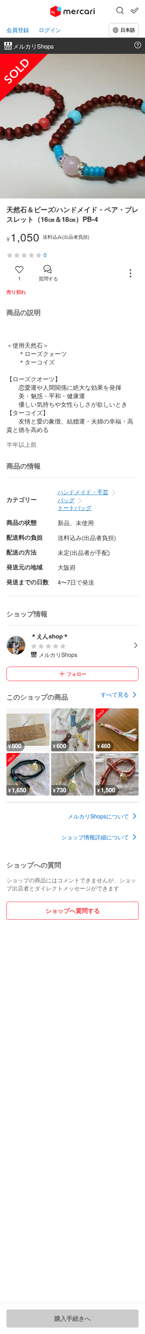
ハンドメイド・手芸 (83, 492)
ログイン (50, 30)
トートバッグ (74, 507)
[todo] (134, 10)
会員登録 (17, 30)
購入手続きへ (72, 1318)
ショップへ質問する (73, 910)
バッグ (66, 500)
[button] (120, 11)
